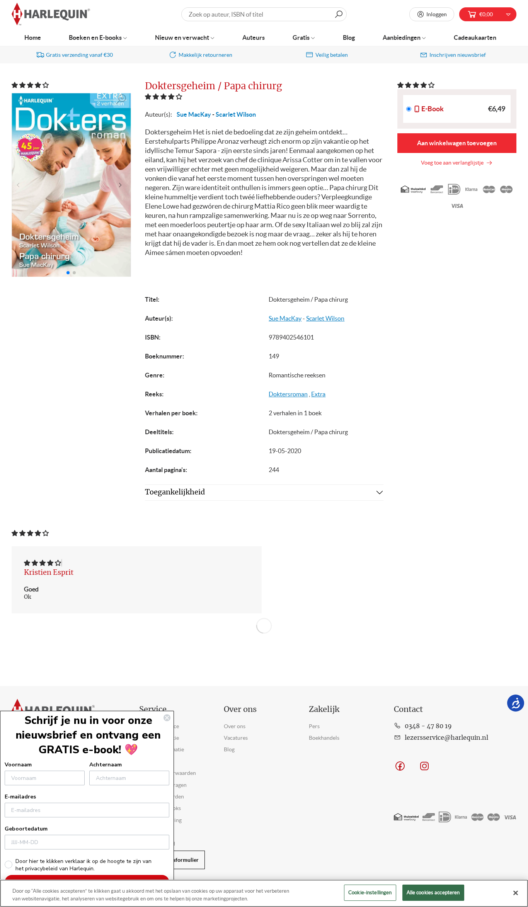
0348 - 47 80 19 (428, 726)
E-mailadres (20, 796)
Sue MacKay (194, 114)
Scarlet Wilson (236, 114)
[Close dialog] (167, 718)
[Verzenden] (338, 14)
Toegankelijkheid (175, 492)
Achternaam (105, 764)
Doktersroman (288, 394)
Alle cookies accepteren (433, 892)
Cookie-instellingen (370, 892)
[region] (264, 893)
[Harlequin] (51, 14)
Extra (318, 394)
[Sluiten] (515, 892)
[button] (31, 85)
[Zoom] (121, 99)
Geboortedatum (26, 828)
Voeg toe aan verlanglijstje (453, 163)
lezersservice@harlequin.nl (446, 738)
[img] (42, 562)
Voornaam (18, 764)
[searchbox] (263, 14)
